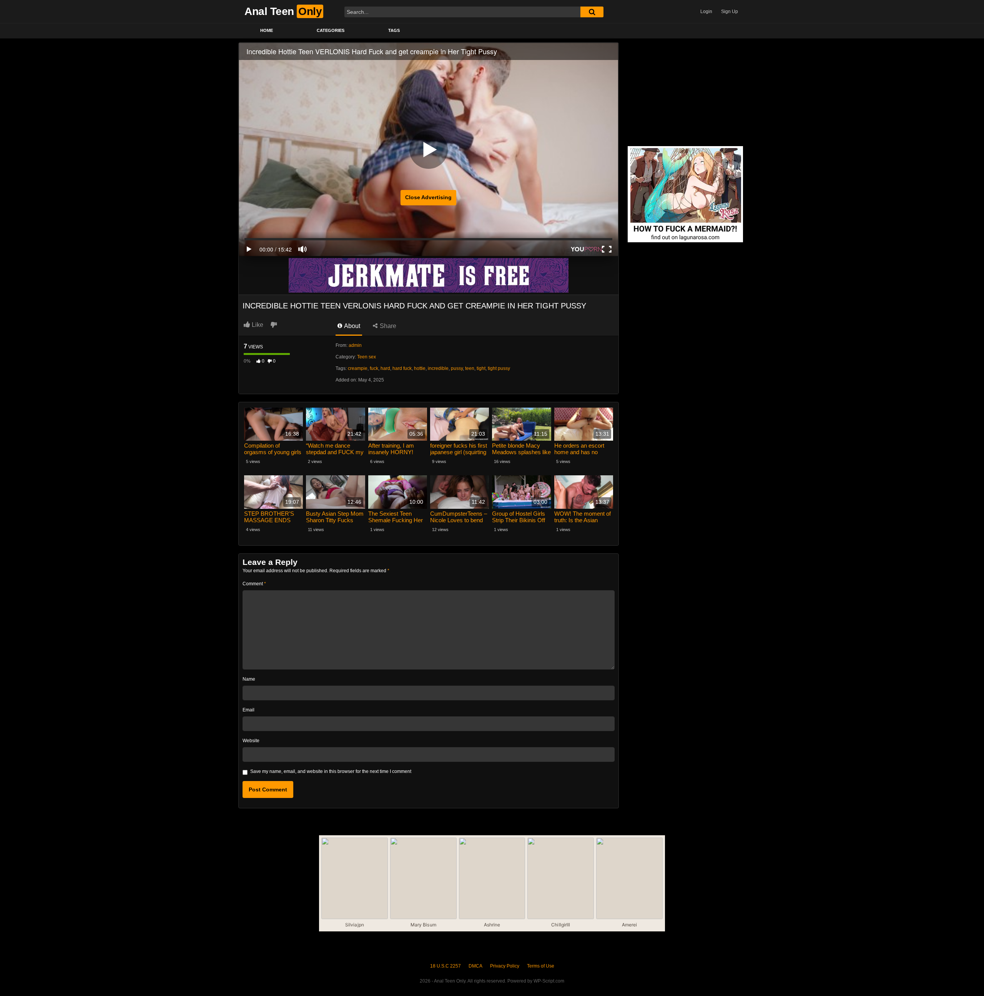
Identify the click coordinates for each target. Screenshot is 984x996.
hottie (420, 368)
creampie (357, 368)
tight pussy (499, 368)
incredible (438, 368)
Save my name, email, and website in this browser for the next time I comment (330, 771)
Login (706, 11)
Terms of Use (540, 966)
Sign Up (729, 11)
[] (591, 12)
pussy (457, 368)
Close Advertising (428, 197)
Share (387, 326)
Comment (254, 583)
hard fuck (402, 368)
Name (249, 679)
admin (355, 345)
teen (469, 368)
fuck (374, 368)
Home (266, 30)
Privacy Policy (504, 966)
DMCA (475, 966)
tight (481, 368)
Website (251, 740)
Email (248, 710)
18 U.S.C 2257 (445, 966)
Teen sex (366, 357)
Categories (330, 30)
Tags (394, 30)
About (351, 326)
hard (385, 368)
